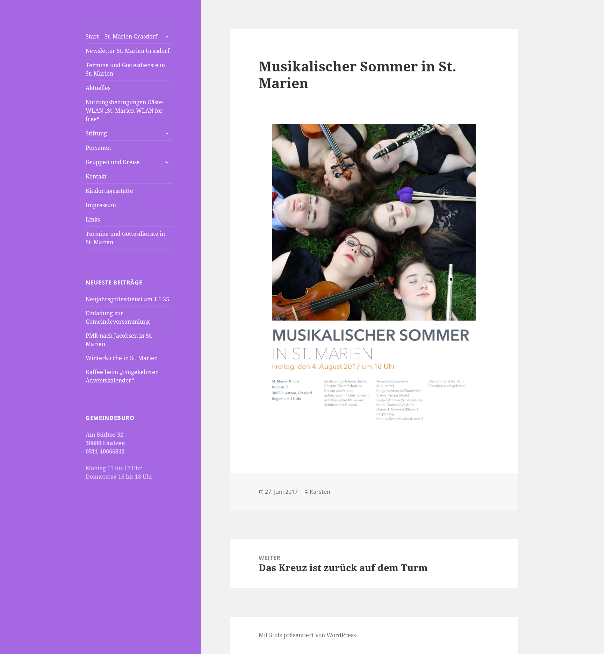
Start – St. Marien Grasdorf (121, 36)
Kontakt (96, 176)
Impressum (101, 205)
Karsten (320, 491)
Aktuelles (98, 88)
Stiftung (96, 133)
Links (93, 219)
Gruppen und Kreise (113, 162)
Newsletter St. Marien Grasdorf (128, 51)
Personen (98, 148)
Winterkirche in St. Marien (122, 358)
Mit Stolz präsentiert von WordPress (307, 635)
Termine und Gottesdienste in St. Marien (125, 69)
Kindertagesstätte (109, 191)
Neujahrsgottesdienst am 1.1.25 (127, 299)
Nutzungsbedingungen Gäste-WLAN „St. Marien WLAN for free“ (125, 110)
